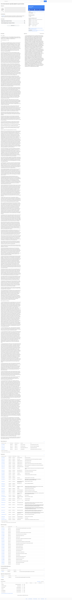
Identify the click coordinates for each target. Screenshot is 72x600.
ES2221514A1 (3, 507)
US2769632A (3, 447)
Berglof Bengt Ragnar (41, 11)
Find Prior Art (36, 9)
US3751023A (3, 473)
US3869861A (3, 474)
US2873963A (2, 541)
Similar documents (40, 28)
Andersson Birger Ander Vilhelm (35, 11)
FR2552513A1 (3, 483)
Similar (41, 9)
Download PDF (31, 9)
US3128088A (2, 535)
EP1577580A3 (3, 512)
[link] (13, 16)
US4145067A (3, 477)
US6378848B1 (3, 498)
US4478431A (3, 481)
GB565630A (2, 538)
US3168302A (2, 547)
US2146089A (3, 444)
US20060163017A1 (3, 514)
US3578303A (3, 471)
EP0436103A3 (3, 491)
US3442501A (3, 470)
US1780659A (2, 550)
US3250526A (3, 460)
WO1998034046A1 (3, 496)
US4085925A (2, 562)
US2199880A (2, 559)
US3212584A (3, 457)
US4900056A (3, 486)
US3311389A (3, 463)
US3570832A (2, 553)
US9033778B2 (3, 516)
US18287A (2, 571)
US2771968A (2, 529)
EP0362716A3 (3, 488)
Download (39, 581)
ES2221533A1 (3, 504)
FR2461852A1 (3, 479)
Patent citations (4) (32, 28)
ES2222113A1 (3, 510)
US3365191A (3, 466)
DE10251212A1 (3, 502)
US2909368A (2, 544)
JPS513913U (3, 476)
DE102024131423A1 (3, 519)
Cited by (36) (36, 28)
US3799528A (2, 556)
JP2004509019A (3, 500)
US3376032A (2, 532)
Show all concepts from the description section (7, 593)
